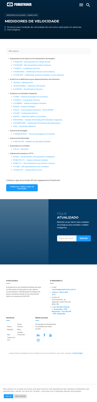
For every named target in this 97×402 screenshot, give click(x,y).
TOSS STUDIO (77, 353)
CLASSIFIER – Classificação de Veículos (28, 89)
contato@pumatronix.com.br (64, 289)
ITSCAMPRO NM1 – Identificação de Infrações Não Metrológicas (36, 123)
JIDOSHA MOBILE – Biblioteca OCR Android (29, 86)
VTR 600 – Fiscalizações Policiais (25, 113)
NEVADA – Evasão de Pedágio (24, 107)
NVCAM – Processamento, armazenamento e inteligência (34, 157)
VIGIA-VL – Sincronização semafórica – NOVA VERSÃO (33, 110)
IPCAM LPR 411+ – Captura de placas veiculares (30, 160)
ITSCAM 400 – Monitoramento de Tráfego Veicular (31, 62)
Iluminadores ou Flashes (20, 146)
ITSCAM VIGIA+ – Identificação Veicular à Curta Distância (34, 72)
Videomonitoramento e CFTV (21, 153)
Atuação (10, 329)
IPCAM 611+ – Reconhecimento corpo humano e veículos (34, 163)
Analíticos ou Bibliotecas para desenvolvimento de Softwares (34, 79)
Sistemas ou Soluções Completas (23, 93)
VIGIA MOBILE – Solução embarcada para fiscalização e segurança (37, 120)
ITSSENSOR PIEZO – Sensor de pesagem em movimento (34, 134)
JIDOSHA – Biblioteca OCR (23, 83)
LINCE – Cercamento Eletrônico (24, 126)
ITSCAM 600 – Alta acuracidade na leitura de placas (32, 65)
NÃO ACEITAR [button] (20, 396)
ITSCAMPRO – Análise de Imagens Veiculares (29, 103)
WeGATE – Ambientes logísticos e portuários (29, 116)
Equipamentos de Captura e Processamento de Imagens (32, 58)
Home (9, 326)
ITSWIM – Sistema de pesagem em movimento (30, 97)
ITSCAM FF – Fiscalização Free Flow (26, 100)
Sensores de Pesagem (18, 131)
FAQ (8, 335)
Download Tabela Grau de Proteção (22, 188)
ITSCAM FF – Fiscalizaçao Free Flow (26, 68)
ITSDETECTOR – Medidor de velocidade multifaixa (31, 141)
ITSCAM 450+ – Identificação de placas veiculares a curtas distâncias (38, 75)
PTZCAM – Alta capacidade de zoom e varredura (31, 167)
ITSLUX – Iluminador (20, 149)
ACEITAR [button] (8, 396)
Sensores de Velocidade (19, 138)
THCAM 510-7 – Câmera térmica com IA (27, 170)
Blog (19, 329)
